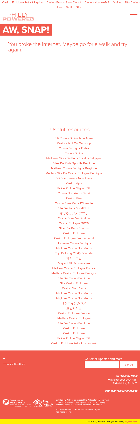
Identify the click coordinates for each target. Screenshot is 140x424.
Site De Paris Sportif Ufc (74, 208)
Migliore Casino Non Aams (74, 248)
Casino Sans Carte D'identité (74, 203)
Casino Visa (74, 198)
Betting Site (73, 7)
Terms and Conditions (14, 364)
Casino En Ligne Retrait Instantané (73, 343)
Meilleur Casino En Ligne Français (73, 273)
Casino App (74, 183)
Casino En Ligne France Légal (74, 238)
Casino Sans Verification (74, 218)
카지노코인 (74, 258)
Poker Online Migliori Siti (73, 188)
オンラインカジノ (74, 303)
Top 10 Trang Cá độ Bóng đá (74, 253)
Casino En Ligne (74, 233)
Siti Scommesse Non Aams (74, 178)
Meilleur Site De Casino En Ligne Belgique (74, 173)
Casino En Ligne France (74, 313)
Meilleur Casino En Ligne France (73, 268)
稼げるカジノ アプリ (74, 213)
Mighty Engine (131, 421)
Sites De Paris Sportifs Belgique (74, 163)
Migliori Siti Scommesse (74, 263)
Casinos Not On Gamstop (74, 143)
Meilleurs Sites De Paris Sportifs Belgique (73, 158)
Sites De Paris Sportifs (74, 228)
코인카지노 (74, 308)
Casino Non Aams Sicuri (74, 193)
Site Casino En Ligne (74, 283)
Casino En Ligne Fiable (74, 148)
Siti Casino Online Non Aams (74, 138)
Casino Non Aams (74, 288)
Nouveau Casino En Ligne (74, 243)
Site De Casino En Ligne (74, 278)
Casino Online (74, 153)
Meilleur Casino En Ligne (73, 318)
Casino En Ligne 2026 (74, 223)
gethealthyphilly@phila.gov (121, 390)
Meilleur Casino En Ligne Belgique (74, 168)
